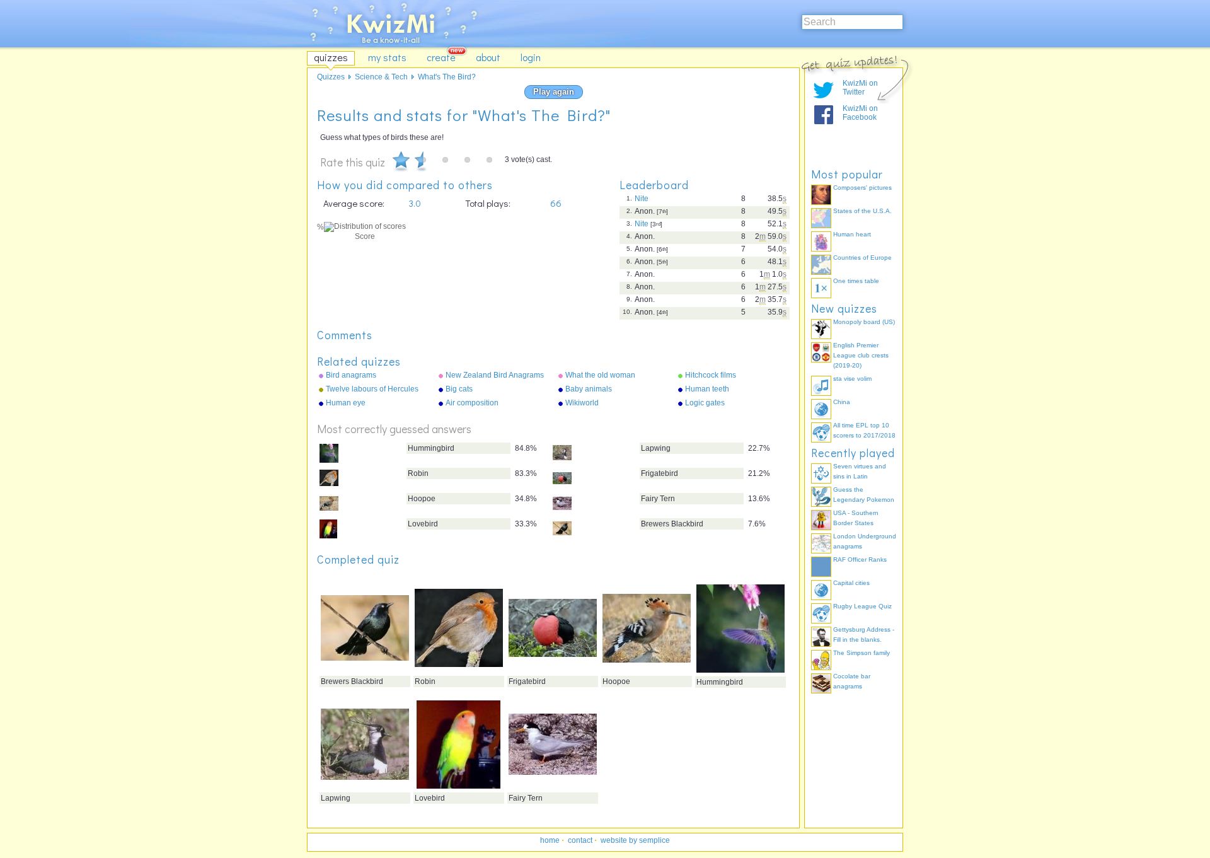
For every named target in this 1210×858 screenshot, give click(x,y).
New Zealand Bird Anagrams (495, 375)
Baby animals (588, 389)
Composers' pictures (862, 187)
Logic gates (705, 402)
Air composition (472, 402)
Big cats (459, 389)
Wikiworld (582, 402)
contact (580, 840)
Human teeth (707, 389)
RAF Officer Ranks (860, 559)
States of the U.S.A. (862, 210)
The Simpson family (861, 652)
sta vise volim (852, 378)
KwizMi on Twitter (860, 87)
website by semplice (635, 840)
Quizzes (331, 76)
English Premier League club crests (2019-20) (861, 355)
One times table (856, 280)
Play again (553, 91)
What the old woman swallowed (600, 376)
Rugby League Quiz (862, 606)
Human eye (346, 402)
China (841, 401)
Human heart (852, 234)
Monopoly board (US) (864, 321)
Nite (641, 198)
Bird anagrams (351, 375)
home (550, 840)
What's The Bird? (447, 76)
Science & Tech (381, 76)
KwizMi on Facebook (860, 113)
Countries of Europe (862, 257)
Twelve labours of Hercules (372, 389)
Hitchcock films (710, 375)
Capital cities (851, 582)
